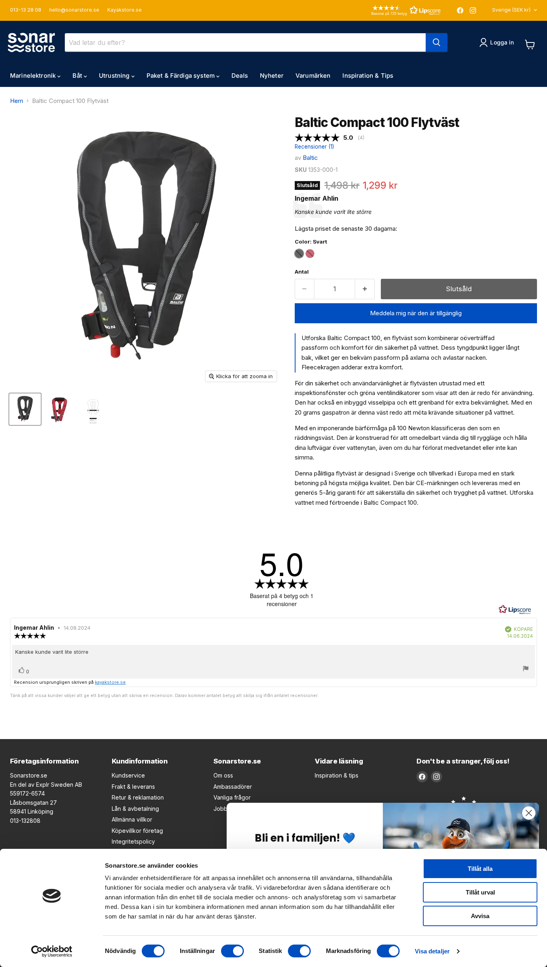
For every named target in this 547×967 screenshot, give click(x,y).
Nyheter (272, 75)
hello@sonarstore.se (74, 10)
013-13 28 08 (25, 10)
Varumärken (313, 75)
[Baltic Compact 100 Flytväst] (25, 409)
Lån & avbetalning (135, 808)
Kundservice (128, 775)
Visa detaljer (432, 951)
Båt (78, 75)
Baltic (310, 157)
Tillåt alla (480, 868)
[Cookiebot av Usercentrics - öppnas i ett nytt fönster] (52, 951)
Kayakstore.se (124, 10)
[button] (394, 10)
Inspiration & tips (336, 775)
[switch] (232, 951)
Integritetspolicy (133, 841)
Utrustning (115, 75)
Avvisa (480, 916)
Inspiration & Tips (367, 75)
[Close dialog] (529, 813)
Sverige (511, 10)
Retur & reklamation (138, 797)
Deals (239, 75)
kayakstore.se (110, 682)
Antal (302, 272)
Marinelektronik (33, 75)
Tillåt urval (480, 892)
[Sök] (436, 42)
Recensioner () (314, 147)
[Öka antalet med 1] (365, 289)
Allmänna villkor (132, 819)
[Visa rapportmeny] (526, 669)
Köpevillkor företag (137, 830)
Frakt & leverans (133, 786)
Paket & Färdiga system (181, 75)
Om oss (223, 775)
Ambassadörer (232, 786)
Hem (16, 100)
